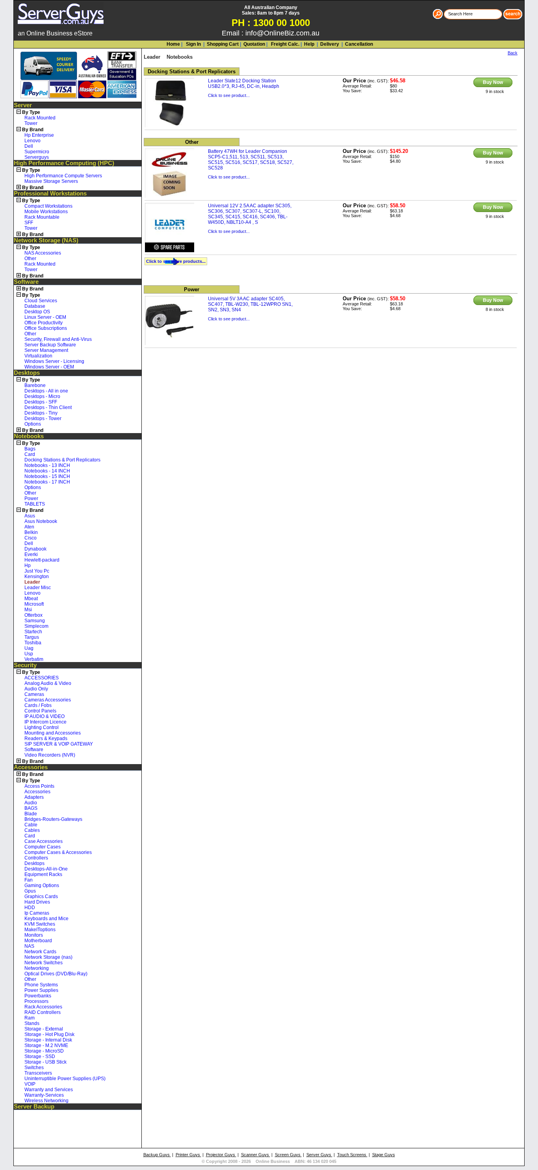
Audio (30, 802)
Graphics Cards (41, 896)
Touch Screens (352, 1154)
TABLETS (34, 504)
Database (34, 306)
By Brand (32, 129)
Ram (29, 1018)
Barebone (35, 385)
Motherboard (38, 940)
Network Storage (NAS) (46, 240)
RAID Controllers (42, 1012)
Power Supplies (41, 990)
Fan (28, 880)
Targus (31, 637)
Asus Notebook (40, 521)
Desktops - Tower (42, 418)
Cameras (34, 694)
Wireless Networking (46, 1100)
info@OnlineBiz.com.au (282, 33)
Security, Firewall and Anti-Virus (58, 339)
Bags (29, 449)
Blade (30, 814)
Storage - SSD (39, 1056)
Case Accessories (43, 841)
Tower (30, 123)
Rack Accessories (43, 1007)
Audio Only (36, 689)
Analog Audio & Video (47, 683)
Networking (36, 968)
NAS (29, 946)
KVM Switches (39, 924)
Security (25, 665)
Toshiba (32, 642)
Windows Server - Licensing (54, 361)
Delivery (329, 44)
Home (173, 44)
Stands (31, 1023)
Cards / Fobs (38, 705)
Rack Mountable (41, 217)
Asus (29, 516)
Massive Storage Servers (51, 181)
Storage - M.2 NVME (46, 1045)
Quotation (254, 44)
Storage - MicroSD (44, 1051)
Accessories (31, 767)
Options (32, 424)
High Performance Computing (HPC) (64, 163)
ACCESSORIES (41, 678)
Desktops (27, 373)
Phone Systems (41, 985)
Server (23, 105)
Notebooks (29, 436)
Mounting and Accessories (52, 733)
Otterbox (33, 615)
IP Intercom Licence (45, 722)
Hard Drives (37, 902)
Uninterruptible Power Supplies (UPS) (65, 1078)
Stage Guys (383, 1154)
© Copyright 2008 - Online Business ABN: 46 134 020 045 (269, 1161)
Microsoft (34, 604)
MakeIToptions (40, 929)
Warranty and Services (48, 1089)
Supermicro (36, 151)
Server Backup (34, 1106)
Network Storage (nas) (48, 957)
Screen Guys (288, 1154)
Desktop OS (37, 311)
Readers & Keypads (45, 738)
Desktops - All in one (46, 391)
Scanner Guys (255, 1154)
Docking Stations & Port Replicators (62, 460)
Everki (31, 554)
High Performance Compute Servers (63, 176)
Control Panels (40, 711)
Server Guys (319, 1154)
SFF (28, 222)
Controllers (36, 858)
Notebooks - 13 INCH (47, 465)
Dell (28, 146)
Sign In (193, 44)
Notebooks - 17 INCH (47, 482)
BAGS (30, 808)
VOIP (29, 1084)
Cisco (30, 538)
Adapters (34, 797)
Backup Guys (157, 1154)
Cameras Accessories (47, 700)
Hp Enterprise (39, 135)
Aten (29, 527)
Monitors (33, 935)
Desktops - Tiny (41, 413)
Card (29, 454)
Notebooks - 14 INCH (47, 471)
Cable (30, 825)
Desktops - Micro (42, 396)
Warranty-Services (44, 1095)
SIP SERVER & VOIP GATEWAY (58, 744)
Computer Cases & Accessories (58, 852)
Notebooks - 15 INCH (47, 476)
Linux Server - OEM (45, 317)
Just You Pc (36, 571)
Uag (28, 648)
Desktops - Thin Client (48, 407)
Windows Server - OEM (49, 367)
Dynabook (35, 549)
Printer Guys (188, 1154)
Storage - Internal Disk (48, 1040)
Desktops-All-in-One (46, 869)
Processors (36, 1001)
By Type (31, 112)
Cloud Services (40, 300)
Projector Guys (221, 1154)
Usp (28, 654)
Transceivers (38, 1073)
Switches (34, 1067)
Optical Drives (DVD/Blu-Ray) (55, 974)
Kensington (36, 576)
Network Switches (43, 962)
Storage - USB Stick (45, 1062)
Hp (27, 565)
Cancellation (358, 44)
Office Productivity (43, 323)
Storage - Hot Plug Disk (49, 1034)
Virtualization (38, 356)
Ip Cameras (36, 913)
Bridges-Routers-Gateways (53, 819)
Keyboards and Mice (46, 918)
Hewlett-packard (41, 560)
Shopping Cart (223, 44)
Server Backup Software (50, 345)
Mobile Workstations (46, 211)
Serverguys (36, 157)
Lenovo (32, 140)
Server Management (46, 350)
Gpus (30, 891)
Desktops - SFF (40, 402)
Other (30, 258)
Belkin (31, 532)
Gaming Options (41, 885)
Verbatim (33, 659)
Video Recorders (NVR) (49, 755)
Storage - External (43, 1029)
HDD (29, 907)
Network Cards (40, 951)
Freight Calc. (284, 44)
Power (31, 498)
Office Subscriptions (45, 328)
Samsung (34, 620)
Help (309, 44)
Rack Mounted (40, 118)
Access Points (39, 786)
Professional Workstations (50, 193)
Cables (32, 830)
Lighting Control (41, 727)
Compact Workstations (48, 206)
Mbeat (31, 598)
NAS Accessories (42, 253)
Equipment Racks (43, 874)
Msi (28, 609)
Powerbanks (37, 996)
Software (26, 282)
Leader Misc (37, 587)
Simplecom (36, 626)
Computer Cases (42, 847)
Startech (33, 631)
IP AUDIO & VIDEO (44, 716)
